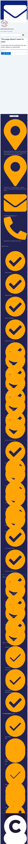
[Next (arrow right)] (25, 422)
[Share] (20, 1)
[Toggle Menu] (23, 35)
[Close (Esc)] (23, 1)
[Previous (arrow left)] (2, 422)
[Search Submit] (2, 53)
